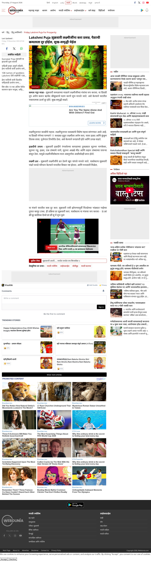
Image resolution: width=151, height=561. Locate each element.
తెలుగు (74, 3)
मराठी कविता (104, 533)
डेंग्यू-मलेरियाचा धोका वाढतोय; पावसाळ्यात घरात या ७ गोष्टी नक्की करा (127, 304)
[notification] (147, 10)
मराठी (68, 3)
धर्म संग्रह (91, 10)
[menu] (4, 10)
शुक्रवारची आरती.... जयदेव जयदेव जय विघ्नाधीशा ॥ (61, 261)
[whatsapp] (21, 48)
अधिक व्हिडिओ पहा (118, 173)
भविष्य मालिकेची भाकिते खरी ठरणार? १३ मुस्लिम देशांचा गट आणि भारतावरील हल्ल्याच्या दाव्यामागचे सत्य (129, 285)
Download (35, 87)
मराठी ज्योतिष (64, 10)
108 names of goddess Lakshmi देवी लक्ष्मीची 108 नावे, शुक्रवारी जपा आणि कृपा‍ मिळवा (13, 74)
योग (101, 522)
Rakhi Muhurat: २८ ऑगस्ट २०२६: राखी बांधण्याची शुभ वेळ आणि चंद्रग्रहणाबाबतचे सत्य (129, 114)
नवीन (116, 71)
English (55, 3)
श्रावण (44, 10)
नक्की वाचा (118, 242)
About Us (16, 550)
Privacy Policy (56, 550)
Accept (4, 559)
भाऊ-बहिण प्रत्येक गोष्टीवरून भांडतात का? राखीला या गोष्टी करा (127, 248)
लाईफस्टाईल (79, 10)
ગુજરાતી (97, 3)
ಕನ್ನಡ (90, 3)
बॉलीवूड (75, 266)
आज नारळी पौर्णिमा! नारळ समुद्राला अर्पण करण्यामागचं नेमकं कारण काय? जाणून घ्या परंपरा (127, 77)
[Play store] (142, 10)
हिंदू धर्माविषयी (16, 32)
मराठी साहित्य (104, 530)
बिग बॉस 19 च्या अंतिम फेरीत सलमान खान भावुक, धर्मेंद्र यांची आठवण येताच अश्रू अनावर (13, 88)
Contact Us (45, 550)
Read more (51, 248)
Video (117, 169)
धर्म (3, 32)
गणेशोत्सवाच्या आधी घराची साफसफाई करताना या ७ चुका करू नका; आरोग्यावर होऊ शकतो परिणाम (129, 323)
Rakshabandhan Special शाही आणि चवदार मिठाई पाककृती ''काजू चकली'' (127, 152)
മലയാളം (82, 3)
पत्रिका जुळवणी (34, 526)
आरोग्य (53, 10)
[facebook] (135, 2)
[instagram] (143, 2)
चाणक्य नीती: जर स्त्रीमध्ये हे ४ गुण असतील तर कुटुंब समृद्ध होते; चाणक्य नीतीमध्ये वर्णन (129, 267)
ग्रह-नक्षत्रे (31, 518)
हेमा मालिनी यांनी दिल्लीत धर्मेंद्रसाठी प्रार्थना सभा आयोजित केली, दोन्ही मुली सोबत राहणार (12, 81)
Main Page (6, 550)
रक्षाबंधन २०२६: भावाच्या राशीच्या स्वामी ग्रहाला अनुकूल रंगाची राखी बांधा (129, 96)
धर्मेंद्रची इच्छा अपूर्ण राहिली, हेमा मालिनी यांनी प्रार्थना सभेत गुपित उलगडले (14, 67)
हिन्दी (48, 3)
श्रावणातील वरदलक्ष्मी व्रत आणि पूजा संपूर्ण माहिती (128, 133)
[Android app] (75, 504)
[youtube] (147, 2)
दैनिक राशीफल (33, 530)
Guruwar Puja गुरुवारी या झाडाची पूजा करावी (13, 60)
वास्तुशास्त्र (32, 522)
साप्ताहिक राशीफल (35, 538)
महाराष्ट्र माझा (34, 10)
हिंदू (7, 32)
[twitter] (139, 2)
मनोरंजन (111, 10)
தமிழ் (62, 3)
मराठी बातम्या (86, 266)
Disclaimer (34, 550)
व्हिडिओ (102, 10)
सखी (101, 518)
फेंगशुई (31, 533)
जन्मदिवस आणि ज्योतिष (37, 541)
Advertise (25, 550)
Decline (12, 559)
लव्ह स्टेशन (103, 526)
